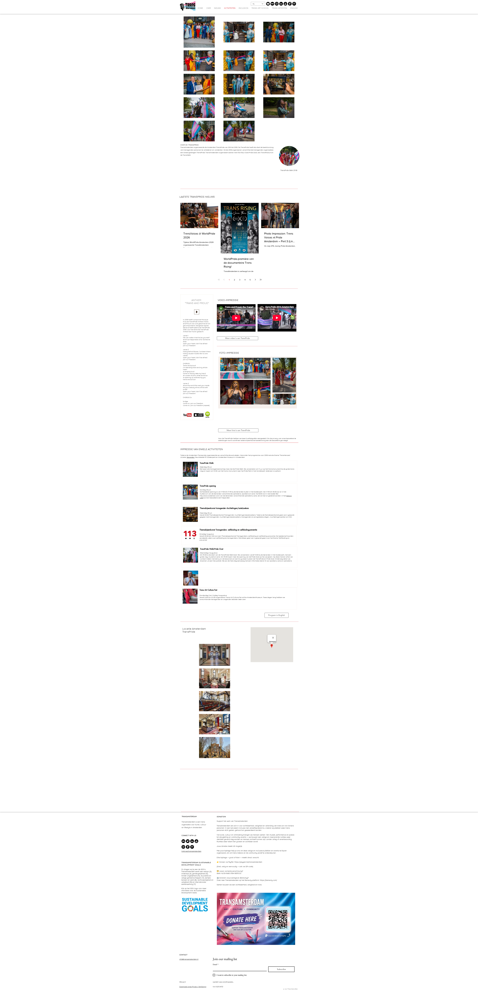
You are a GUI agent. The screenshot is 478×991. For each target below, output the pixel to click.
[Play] (196, 312)
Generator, (191, 457)
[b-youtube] (285, 4)
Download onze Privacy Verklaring (192, 987)
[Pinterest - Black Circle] (294, 4)
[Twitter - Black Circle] (188, 841)
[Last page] (260, 279)
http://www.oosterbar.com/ (209, 496)
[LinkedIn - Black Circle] (281, 4)
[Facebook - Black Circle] (290, 4)
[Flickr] (272, 4)
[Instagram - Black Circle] (277, 4)
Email (215, 964)
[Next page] (255, 279)
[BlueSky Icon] (268, 4)
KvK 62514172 (218, 987)
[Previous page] (224, 279)
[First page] (219, 279)
